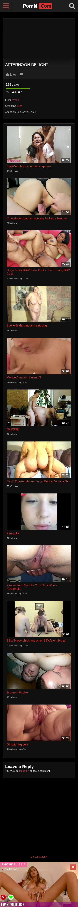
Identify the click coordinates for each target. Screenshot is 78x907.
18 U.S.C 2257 (39, 856)
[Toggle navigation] (6, 6)
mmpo (15, 100)
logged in (24, 771)
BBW (19, 106)
